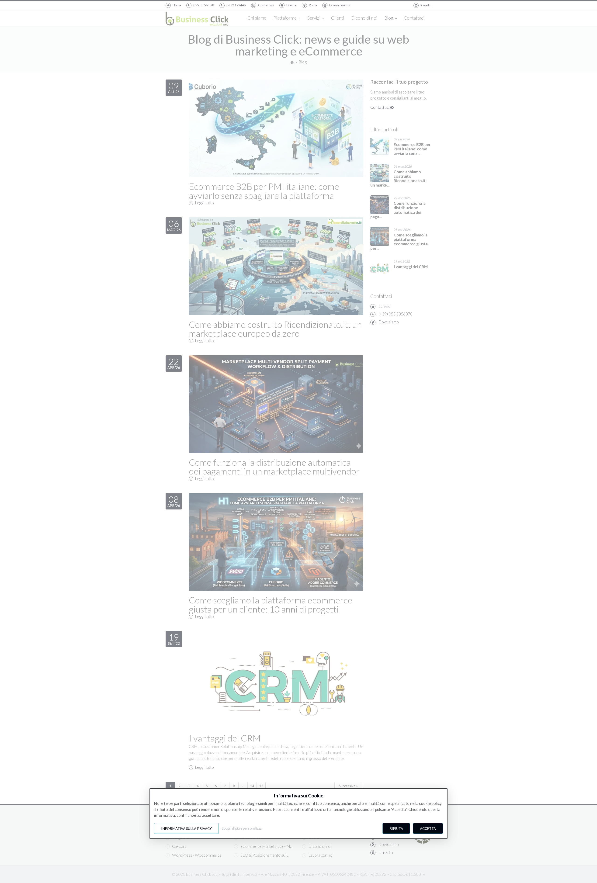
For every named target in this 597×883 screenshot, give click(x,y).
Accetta (428, 828)
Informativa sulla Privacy (186, 828)
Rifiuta (396, 828)
